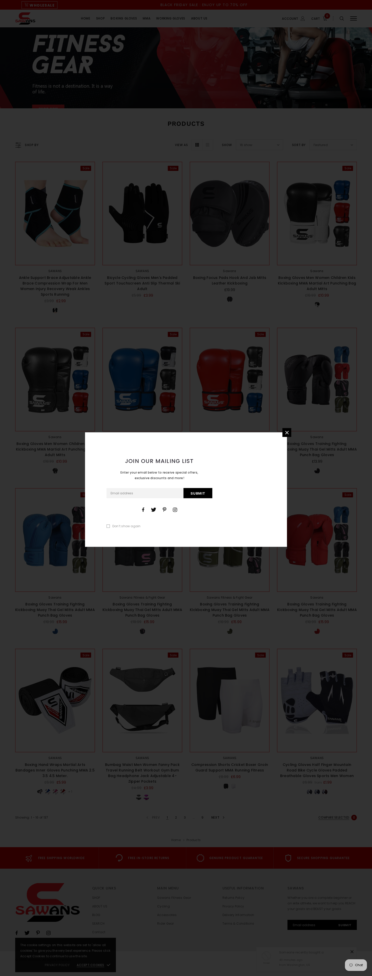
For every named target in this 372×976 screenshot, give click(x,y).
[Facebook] (143, 509)
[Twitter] (153, 509)
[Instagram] (175, 509)
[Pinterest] (164, 509)
